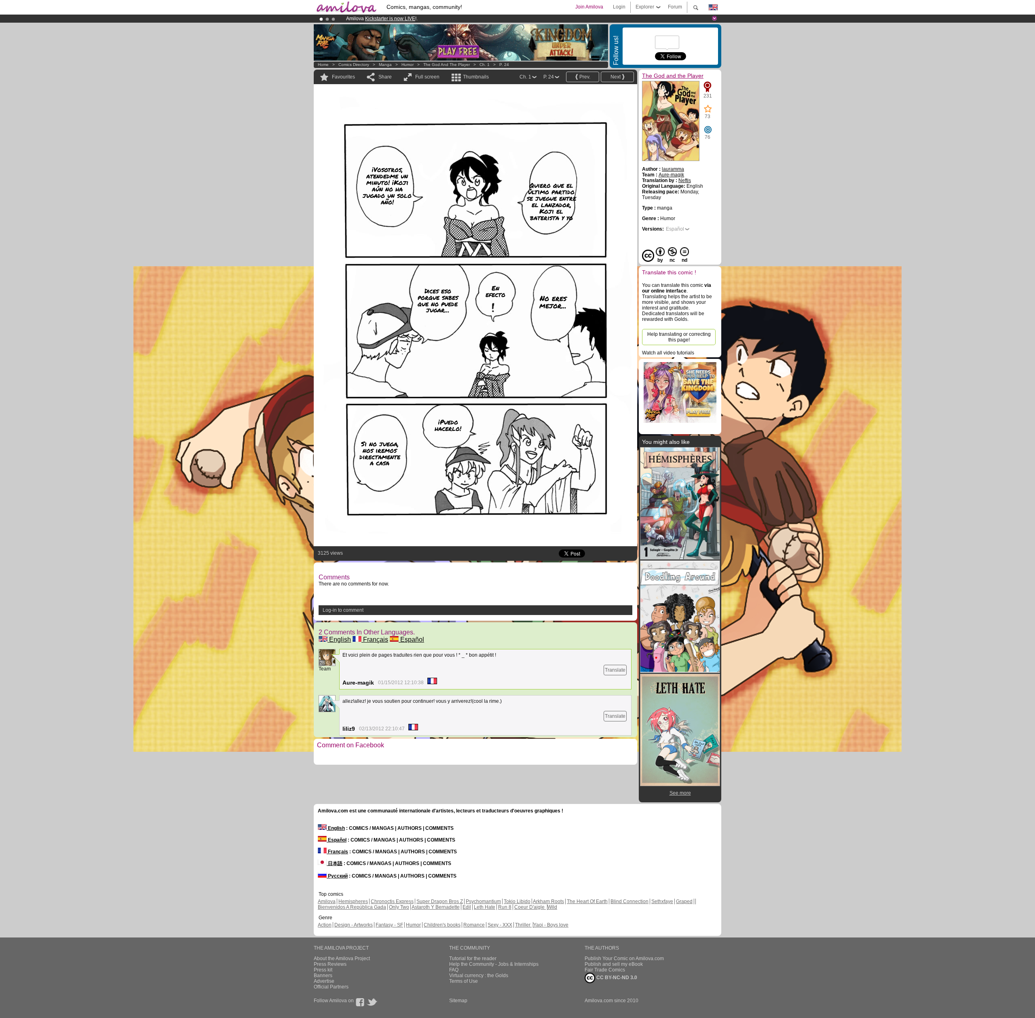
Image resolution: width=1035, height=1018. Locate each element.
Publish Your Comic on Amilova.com (624, 958)
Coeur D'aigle (530, 907)
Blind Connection (629, 901)
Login (619, 7)
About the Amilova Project (342, 958)
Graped (684, 901)
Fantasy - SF (389, 925)
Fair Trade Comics (605, 970)
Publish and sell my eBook (614, 964)
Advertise (324, 981)
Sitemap (458, 1000)
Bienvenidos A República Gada (352, 907)
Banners (323, 975)
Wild (552, 907)
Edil (467, 907)
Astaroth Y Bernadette (436, 907)
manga (385, 64)
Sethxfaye (662, 901)
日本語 (334, 863)
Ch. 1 (484, 64)
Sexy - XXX (500, 925)
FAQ (453, 970)
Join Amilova (589, 7)
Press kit (323, 970)
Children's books (442, 925)
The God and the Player (446, 64)
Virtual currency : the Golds (478, 975)
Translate (615, 670)
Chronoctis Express (392, 901)
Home (323, 64)
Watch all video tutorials (668, 353)
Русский (337, 876)
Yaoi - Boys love (550, 925)
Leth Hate (484, 907)
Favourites (343, 77)
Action (325, 925)
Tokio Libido (517, 901)
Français (374, 639)
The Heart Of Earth (587, 901)
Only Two (399, 907)
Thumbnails (476, 77)
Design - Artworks (353, 925)
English (339, 639)
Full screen (427, 77)
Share (385, 77)
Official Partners (331, 987)
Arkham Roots (548, 901)
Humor (407, 64)
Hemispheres (353, 901)
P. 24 (504, 64)
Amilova (327, 901)
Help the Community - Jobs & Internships (494, 964)
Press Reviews (330, 964)
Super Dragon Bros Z (439, 901)
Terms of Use (463, 981)
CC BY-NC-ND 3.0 (616, 977)
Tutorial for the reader (472, 958)
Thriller (523, 925)
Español (411, 639)
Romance (474, 925)
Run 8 (504, 907)
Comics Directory (353, 64)
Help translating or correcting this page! (679, 337)
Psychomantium (483, 901)
